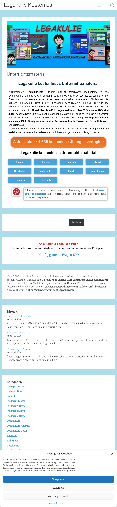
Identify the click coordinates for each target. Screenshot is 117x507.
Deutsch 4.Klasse (16, 415)
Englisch (12, 435)
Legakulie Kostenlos (28, 5)
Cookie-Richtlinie (57, 503)
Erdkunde (12, 440)
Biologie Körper (15, 386)
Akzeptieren (58, 479)
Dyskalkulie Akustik (18, 425)
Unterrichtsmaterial (26, 74)
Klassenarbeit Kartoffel (19, 316)
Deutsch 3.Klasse (16, 410)
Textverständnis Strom (19, 332)
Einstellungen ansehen (58, 496)
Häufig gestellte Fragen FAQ (58, 255)
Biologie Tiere (14, 391)
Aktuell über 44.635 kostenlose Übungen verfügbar (58, 141)
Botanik (11, 396)
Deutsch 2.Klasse (16, 406)
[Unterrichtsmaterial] (58, 67)
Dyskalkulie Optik (17, 430)
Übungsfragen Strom (18, 349)
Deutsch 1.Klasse (16, 401)
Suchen (76, 222)
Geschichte (13, 445)
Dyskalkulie (13, 420)
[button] (112, 453)
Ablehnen (58, 487)
